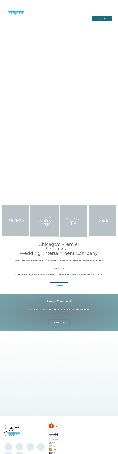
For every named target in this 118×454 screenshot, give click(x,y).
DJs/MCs (15, 220)
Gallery (50, 18)
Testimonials (63, 18)
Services (40, 18)
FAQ (75, 18)
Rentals (102, 220)
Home (29, 18)
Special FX (74, 221)
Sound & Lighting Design (44, 220)
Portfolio (84, 18)
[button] (102, 18)
